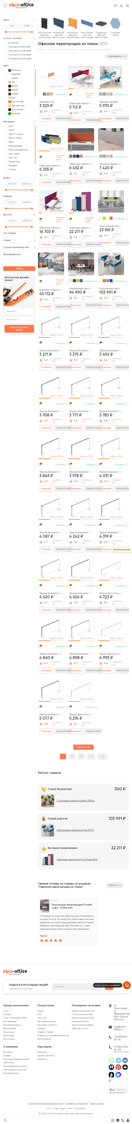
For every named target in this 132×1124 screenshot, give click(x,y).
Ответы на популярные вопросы (53, 1036)
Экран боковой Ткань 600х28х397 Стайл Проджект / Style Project (81, 350)
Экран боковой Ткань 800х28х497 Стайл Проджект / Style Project (81, 654)
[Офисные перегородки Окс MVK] (81, 78)
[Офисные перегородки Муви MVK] (81, 202)
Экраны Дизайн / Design (111, 102)
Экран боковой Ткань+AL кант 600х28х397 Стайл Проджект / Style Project (51, 472)
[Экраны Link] (51, 78)
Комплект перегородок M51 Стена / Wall (51, 290)
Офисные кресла (80, 1022)
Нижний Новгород (11, 1025)
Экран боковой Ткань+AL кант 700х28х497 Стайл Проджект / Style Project (51, 714)
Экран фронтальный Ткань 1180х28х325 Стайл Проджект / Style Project (111, 593)
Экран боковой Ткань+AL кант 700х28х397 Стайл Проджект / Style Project (111, 532)
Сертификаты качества (15, 1070)
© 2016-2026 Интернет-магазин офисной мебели (66, 1114)
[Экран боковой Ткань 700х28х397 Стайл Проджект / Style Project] (111, 387)
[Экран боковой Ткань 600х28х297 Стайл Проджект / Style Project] (51, 327)
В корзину (46, 119)
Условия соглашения (76, 1103)
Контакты (8, 1052)
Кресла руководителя (82, 1018)
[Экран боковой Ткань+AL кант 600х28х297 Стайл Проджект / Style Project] (51, 387)
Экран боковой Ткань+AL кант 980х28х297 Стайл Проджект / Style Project (51, 654)
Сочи (5, 1011)
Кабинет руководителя (83, 1011)
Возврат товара (45, 1032)
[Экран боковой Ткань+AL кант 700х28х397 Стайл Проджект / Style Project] (111, 509)
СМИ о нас (8, 1063)
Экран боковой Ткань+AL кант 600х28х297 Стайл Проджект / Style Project (51, 411)
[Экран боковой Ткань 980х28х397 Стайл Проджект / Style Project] (51, 569)
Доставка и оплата (47, 1025)
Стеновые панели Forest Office (75, 800)
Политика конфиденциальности (45, 1103)
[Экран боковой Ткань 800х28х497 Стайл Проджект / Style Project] (81, 630)
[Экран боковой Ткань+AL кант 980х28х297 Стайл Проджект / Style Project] (51, 630)
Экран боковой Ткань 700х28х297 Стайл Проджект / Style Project (111, 350)
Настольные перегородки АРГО (111, 226)
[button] (70, 77)
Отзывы (6, 1056)
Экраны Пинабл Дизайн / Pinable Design (111, 164)
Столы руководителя (82, 1014)
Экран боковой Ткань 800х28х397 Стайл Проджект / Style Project (111, 472)
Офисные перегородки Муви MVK (81, 227)
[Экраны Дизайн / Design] (111, 78)
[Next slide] (114, 94)
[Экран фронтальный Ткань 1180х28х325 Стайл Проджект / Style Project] (111, 569)
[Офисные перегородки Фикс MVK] (51, 202)
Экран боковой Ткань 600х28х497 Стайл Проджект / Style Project (51, 532)
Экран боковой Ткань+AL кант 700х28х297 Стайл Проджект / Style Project (81, 472)
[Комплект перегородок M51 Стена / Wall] (51, 265)
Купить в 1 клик (64, 118)
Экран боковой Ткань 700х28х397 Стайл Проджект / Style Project (111, 411)
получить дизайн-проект (19, 328)
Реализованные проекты (15, 1066)
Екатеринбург (10, 1022)
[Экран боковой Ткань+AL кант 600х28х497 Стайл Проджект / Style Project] (81, 569)
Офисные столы (80, 1029)
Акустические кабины (82, 1025)
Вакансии (42, 1052)
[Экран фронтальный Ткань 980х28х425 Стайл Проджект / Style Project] (111, 630)
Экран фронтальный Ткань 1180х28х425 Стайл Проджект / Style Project (81, 714)
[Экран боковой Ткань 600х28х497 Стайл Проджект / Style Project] (51, 509)
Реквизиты (42, 1059)
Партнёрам (45, 1047)
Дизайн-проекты (46, 1056)
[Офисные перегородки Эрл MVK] (51, 140)
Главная (41, 49)
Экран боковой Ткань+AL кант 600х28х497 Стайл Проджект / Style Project (81, 593)
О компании (10, 1047)
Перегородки (71, 49)
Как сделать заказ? (47, 1022)
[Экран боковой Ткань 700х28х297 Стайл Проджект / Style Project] (111, 327)
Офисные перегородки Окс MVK (81, 103)
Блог (40, 1014)
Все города (9, 1039)
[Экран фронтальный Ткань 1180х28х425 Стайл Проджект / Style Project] (81, 691)
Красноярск (9, 1032)
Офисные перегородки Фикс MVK (51, 227)
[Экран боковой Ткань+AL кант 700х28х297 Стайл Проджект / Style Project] (81, 448)
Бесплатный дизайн (121, 550)
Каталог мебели (55, 49)
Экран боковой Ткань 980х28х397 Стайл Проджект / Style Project (51, 593)
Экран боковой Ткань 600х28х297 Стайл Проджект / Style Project (51, 350)
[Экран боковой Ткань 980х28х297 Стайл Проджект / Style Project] (81, 509)
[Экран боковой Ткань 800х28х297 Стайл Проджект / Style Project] (81, 387)
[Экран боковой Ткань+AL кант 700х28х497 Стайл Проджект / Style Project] (51, 691)
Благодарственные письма (16, 1059)
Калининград (9, 1029)
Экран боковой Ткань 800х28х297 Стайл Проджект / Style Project (81, 411)
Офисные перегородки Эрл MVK (51, 165)
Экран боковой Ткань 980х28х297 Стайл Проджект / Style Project (81, 532)
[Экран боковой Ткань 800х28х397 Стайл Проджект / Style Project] (111, 448)
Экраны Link (46, 102)
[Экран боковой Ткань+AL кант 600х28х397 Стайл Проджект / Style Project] (51, 448)
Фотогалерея (44, 1039)
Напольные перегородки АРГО (111, 288)
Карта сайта (97, 1103)
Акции (40, 1011)
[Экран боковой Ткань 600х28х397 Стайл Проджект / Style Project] (81, 327)
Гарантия (42, 1018)
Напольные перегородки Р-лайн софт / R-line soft (81, 288)
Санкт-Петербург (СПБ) (15, 1018)
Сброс (19, 268)
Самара (7, 1014)
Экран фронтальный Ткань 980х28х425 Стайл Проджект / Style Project (111, 654)
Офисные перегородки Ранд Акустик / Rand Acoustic (81, 164)
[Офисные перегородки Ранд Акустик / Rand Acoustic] (81, 140)
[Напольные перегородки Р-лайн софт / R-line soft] (81, 265)
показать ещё (83, 747)
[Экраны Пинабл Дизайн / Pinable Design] (111, 140)
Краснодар (8, 1036)
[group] (68, 922)
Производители (10, 1073)
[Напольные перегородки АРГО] (111, 265)
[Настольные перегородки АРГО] (111, 202)
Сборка (41, 1029)
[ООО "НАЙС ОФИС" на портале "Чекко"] (118, 1080)
